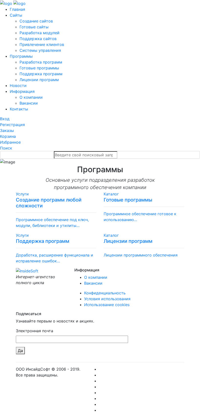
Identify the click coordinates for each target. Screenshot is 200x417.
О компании (31, 97)
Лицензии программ (39, 79)
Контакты (19, 109)
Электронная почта (34, 330)
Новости (18, 85)
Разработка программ (41, 62)
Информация (22, 91)
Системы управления (40, 50)
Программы (21, 56)
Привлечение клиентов (42, 44)
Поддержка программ (41, 73)
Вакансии (29, 103)
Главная (17, 9)
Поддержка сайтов (38, 38)
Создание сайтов (36, 21)
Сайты (16, 15)
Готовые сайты (34, 26)
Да (20, 350)
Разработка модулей (40, 32)
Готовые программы (39, 67)
